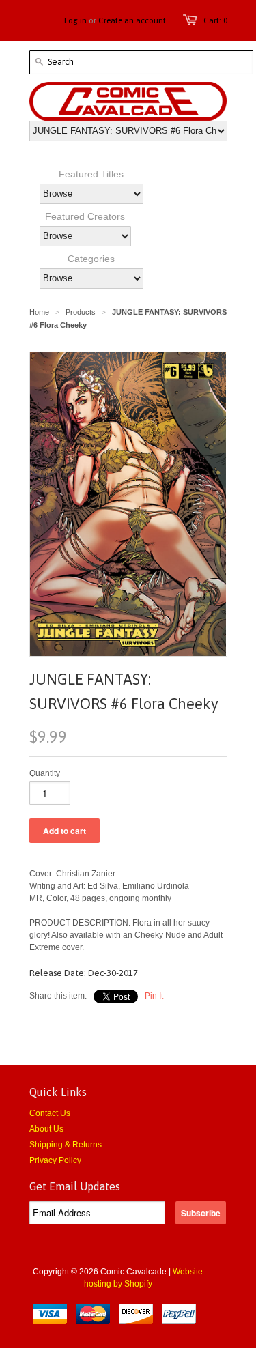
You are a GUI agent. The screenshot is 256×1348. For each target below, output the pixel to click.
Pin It (154, 996)
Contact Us (49, 1113)
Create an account (132, 20)
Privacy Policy (55, 1160)
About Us (46, 1129)
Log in (75, 20)
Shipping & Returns (65, 1144)
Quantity (44, 773)
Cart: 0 (215, 20)
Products (81, 312)
